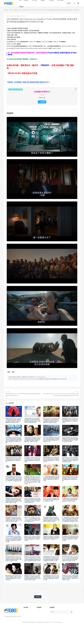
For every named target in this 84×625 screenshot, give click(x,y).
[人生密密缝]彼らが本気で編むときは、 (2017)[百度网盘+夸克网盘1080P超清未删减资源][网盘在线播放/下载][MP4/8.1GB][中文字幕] (13, 539)
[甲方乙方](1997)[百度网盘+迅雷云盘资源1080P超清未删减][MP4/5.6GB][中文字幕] (51, 500)
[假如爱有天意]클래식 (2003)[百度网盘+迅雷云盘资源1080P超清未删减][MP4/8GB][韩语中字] (51, 538)
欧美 (20, 10)
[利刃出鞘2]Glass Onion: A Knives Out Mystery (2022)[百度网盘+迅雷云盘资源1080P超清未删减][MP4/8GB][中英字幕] (61, 394)
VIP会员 (21, 6)
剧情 (9, 372)
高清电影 (15, 10)
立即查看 (38, 596)
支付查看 (42, 101)
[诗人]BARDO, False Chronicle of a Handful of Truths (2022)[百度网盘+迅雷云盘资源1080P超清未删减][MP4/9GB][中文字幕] (39, 378)
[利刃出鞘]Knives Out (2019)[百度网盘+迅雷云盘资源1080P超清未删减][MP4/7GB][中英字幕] (22, 394)
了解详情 (46, 596)
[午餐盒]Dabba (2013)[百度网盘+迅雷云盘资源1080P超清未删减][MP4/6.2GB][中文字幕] (70, 500)
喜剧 (13, 372)
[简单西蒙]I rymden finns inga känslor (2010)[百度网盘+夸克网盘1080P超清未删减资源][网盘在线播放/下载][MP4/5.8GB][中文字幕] (13, 440)
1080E (10, 10)
